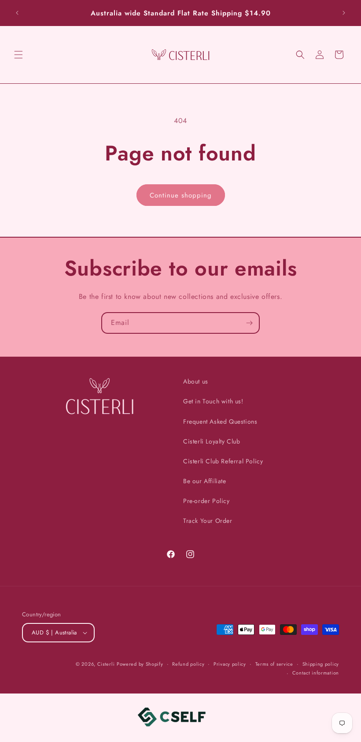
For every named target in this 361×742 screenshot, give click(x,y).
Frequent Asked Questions (220, 421)
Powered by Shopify (140, 663)
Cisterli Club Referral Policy (223, 461)
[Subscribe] (249, 323)
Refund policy (188, 663)
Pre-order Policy (206, 500)
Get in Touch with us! (213, 401)
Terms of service (274, 663)
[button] (18, 54)
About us (195, 381)
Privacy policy (230, 663)
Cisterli (106, 663)
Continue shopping (181, 195)
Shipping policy (320, 663)
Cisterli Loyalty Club (211, 441)
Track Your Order (207, 520)
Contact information (315, 672)
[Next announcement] (344, 12)
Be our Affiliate (204, 481)
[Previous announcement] (17, 12)
